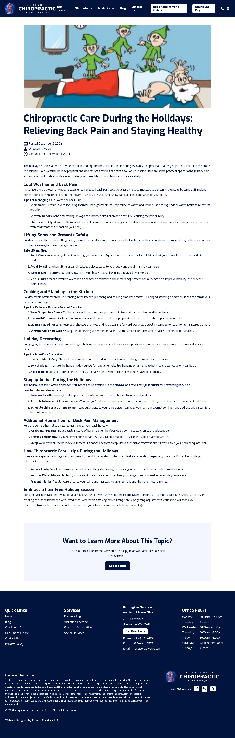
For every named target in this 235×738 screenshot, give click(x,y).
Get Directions (135, 631)
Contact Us (136, 8)
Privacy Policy (14, 644)
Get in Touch (117, 566)
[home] (31, 8)
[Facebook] (196, 689)
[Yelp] (213, 689)
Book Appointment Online (166, 8)
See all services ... (75, 633)
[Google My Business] (204, 689)
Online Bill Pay (202, 8)
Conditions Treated (17, 627)
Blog (123, 8)
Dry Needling (72, 616)
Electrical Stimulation (78, 627)
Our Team (61, 8)
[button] (83, 8)
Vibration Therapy (76, 622)
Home (9, 616)
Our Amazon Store (17, 633)
